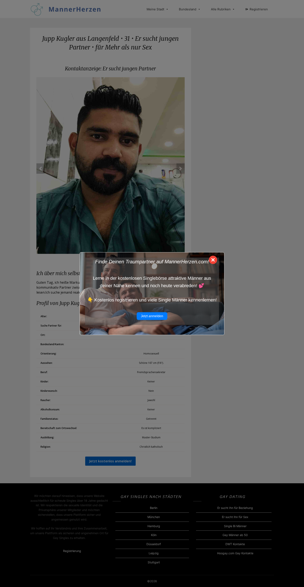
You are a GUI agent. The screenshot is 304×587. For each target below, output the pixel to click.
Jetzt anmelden (152, 316)
